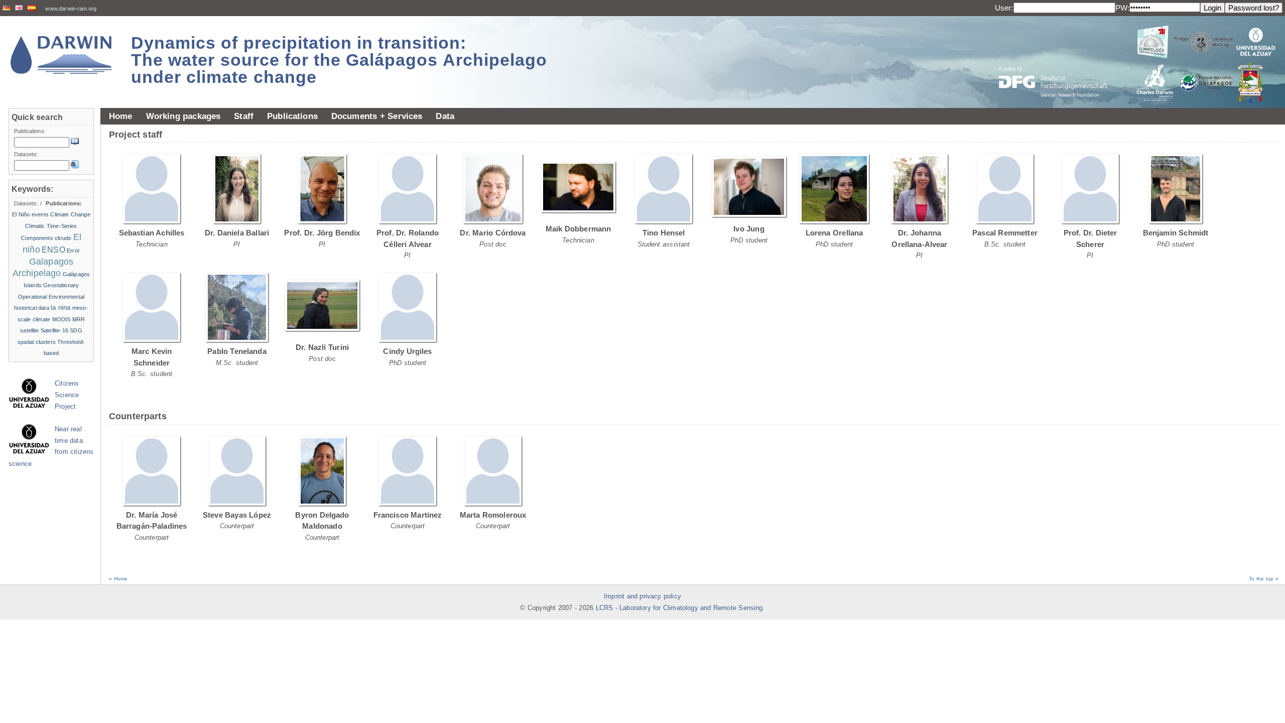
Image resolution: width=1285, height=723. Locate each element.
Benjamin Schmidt (1176, 232)
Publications (292, 115)
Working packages (183, 115)
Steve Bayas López (237, 515)
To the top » (1263, 578)
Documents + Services (377, 115)
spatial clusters (37, 342)
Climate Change (70, 214)
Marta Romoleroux (493, 515)
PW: (1122, 8)
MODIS (61, 319)
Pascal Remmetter (1005, 232)
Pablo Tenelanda (237, 351)
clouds (63, 238)
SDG (76, 330)
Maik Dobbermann (578, 228)
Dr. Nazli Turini (322, 347)
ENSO (53, 250)
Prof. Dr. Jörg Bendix (322, 232)
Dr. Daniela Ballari (237, 232)
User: (1004, 8)
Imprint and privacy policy (642, 596)
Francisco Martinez (407, 515)
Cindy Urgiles (407, 351)
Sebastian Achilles (152, 232)
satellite (29, 330)
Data (445, 115)
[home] (61, 55)
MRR (78, 319)
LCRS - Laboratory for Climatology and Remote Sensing (679, 608)
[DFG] (1059, 59)
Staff (243, 115)
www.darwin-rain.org (70, 9)
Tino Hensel (663, 232)
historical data (31, 308)
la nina (60, 307)
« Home (118, 578)
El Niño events (30, 214)
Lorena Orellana (834, 232)
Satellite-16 (54, 330)
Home (121, 115)
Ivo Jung (748, 228)
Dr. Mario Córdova (493, 232)
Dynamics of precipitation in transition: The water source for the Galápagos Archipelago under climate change (339, 59)
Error (73, 251)
